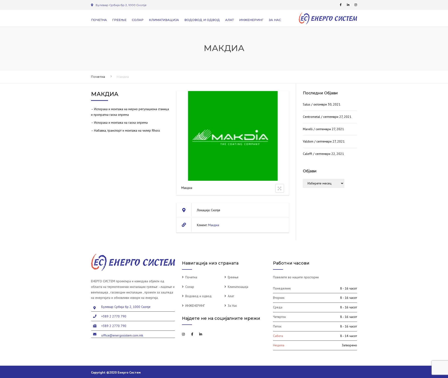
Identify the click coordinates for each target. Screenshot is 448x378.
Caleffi (307, 154)
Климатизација (164, 20)
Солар (138, 20)
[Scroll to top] (423, 353)
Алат (229, 20)
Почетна (99, 20)
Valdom (308, 141)
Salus (306, 104)
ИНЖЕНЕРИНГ (251, 20)
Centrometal (311, 117)
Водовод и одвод (202, 20)
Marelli (308, 129)
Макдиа (213, 225)
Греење (119, 20)
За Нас (275, 20)
